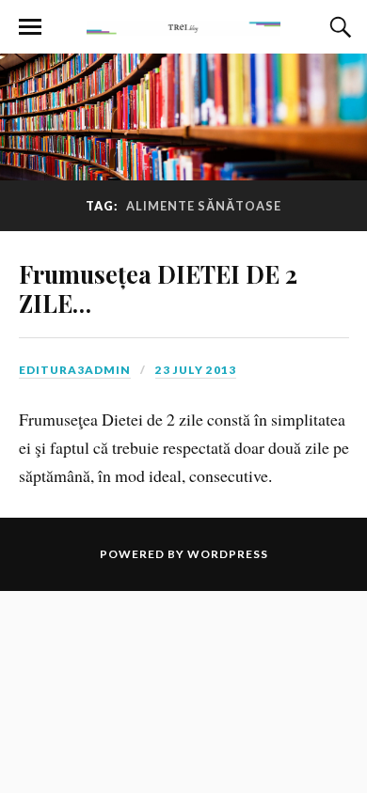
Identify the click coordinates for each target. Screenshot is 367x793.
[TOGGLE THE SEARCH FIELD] (338, 27)
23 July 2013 (195, 370)
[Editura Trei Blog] (183, 25)
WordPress (227, 554)
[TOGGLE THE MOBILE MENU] (30, 27)
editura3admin (75, 370)
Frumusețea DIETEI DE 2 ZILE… (158, 288)
